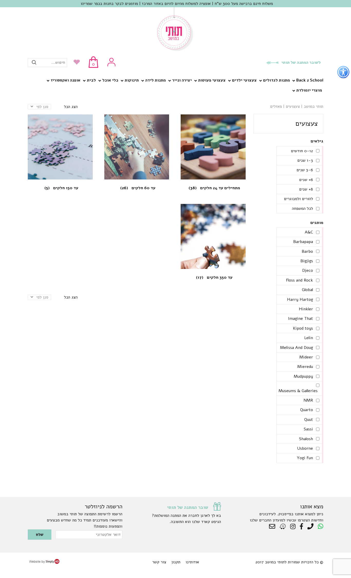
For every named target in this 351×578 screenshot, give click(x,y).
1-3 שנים (305, 160)
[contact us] (273, 526)
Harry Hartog (300, 299)
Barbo (307, 251)
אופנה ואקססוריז (65, 80)
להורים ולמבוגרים (298, 199)
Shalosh (306, 439)
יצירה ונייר (182, 80)
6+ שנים (306, 180)
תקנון (175, 562)
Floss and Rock (299, 280)
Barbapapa (303, 242)
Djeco (307, 270)
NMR (308, 400)
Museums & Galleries (298, 391)
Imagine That (300, 318)
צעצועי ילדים (244, 80)
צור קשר (159, 562)
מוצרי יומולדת (309, 90)
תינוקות (132, 80)
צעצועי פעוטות (212, 80)
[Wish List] (75, 63)
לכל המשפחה (302, 208)
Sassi (308, 429)
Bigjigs (306, 261)
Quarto (306, 410)
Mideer (306, 357)
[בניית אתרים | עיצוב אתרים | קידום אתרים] (44, 562)
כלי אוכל (110, 80)
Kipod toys (303, 328)
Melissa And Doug (296, 347)
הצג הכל (71, 106)
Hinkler (306, 309)
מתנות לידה (155, 80)
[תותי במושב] (175, 50)
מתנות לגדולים (276, 80)
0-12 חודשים (302, 151)
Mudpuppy (303, 376)
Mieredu (305, 366)
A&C (309, 232)
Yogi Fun (305, 458)
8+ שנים (306, 189)
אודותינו (192, 562)
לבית (91, 80)
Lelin (308, 338)
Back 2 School (309, 80)
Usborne (305, 448)
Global (307, 290)
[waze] (283, 526)
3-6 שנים (305, 170)
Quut (308, 419)
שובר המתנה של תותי (187, 507)
